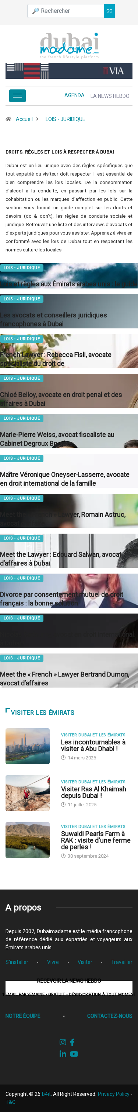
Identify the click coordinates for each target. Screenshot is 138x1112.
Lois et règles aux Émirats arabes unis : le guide (69, 284)
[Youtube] (74, 1054)
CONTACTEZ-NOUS (109, 1016)
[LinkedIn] (63, 1054)
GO (109, 11)
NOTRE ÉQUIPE (23, 1016)
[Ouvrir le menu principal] (17, 95)
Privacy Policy (114, 1094)
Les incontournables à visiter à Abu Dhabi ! (93, 745)
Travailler (121, 962)
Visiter (85, 962)
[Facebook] (72, 1042)
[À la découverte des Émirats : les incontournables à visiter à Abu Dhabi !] (30, 746)
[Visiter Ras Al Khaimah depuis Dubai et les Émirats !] (30, 793)
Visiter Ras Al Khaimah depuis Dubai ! (93, 792)
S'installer (17, 962)
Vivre (53, 962)
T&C (10, 1102)
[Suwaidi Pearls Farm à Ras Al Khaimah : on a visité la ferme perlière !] (30, 840)
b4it (46, 1094)
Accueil (24, 119)
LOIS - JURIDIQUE (65, 119)
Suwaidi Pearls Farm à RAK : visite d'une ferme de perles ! (96, 840)
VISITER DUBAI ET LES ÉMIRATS (93, 735)
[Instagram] (63, 1042)
